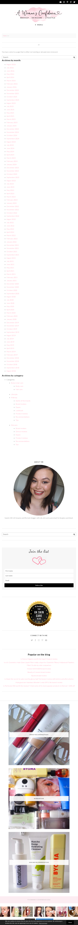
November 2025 (12, 93)
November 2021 (12, 248)
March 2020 (11, 313)
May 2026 (10, 74)
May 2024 (10, 151)
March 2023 (11, 197)
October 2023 (11, 174)
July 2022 (10, 222)
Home (5, 36)
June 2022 (10, 226)
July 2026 (10, 68)
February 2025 (11, 122)
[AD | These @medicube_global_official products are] (28, 912)
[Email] (60, 2)
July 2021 (10, 261)
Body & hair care (17, 383)
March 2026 (11, 80)
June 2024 (10, 148)
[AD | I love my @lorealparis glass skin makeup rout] (39, 912)
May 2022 (10, 229)
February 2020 (11, 316)
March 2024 (11, 158)
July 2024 (10, 145)
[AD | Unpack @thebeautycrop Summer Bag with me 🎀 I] (61, 912)
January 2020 (11, 319)
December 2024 (12, 129)
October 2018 (11, 364)
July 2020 (10, 300)
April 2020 (10, 310)
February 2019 (11, 355)
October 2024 (11, 135)
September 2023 (12, 177)
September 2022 (12, 216)
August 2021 (11, 258)
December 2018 (12, 358)
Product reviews (22, 414)
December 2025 (12, 90)
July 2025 (10, 106)
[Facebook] (71, 2)
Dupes (18, 407)
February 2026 (11, 84)
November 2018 (12, 361)
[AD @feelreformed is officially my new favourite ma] (16, 912)
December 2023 (12, 168)
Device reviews (21, 431)
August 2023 (11, 181)
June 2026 (10, 71)
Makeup (14, 397)
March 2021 (11, 274)
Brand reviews (21, 404)
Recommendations (22, 417)
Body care (19, 386)
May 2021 (10, 268)
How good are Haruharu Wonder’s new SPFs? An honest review (39, 682)
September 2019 (12, 332)
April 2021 (10, 271)
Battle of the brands (23, 401)
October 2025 (11, 97)
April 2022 (10, 232)
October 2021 (11, 251)
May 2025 (10, 113)
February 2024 (11, 161)
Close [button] (70, 922)
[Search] (74, 57)
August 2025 (11, 103)
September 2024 (12, 139)
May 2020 (10, 306)
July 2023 (10, 184)
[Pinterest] (67, 2)
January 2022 (11, 242)
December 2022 (12, 206)
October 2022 (11, 213)
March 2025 (11, 119)
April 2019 (10, 348)
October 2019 (11, 329)
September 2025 (12, 100)
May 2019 (10, 345)
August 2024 (11, 142)
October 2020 (11, 290)
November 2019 (12, 326)
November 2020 (12, 287)
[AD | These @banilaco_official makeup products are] (50, 912)
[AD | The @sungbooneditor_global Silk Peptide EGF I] (5, 912)
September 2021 (12, 255)
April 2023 (10, 193)
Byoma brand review (39, 676)
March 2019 (11, 351)
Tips (17, 420)
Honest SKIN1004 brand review (39, 669)
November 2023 (12, 171)
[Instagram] (64, 2)
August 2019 (11, 335)
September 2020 (12, 293)
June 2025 (10, 109)
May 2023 (10, 190)
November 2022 (12, 210)
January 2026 (11, 87)
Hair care (19, 389)
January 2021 (11, 280)
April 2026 (10, 77)
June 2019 (10, 342)
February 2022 (11, 239)
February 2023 (11, 200)
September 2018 (12, 368)
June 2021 (10, 264)
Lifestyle (14, 394)
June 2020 (10, 303)
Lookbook (19, 410)
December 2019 (12, 322)
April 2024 (10, 155)
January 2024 (11, 164)
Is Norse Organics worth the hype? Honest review (39, 659)
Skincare (14, 425)
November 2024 (12, 132)
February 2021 (11, 277)
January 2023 (11, 203)
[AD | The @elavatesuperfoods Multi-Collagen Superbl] (73, 912)
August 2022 (11, 219)
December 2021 (12, 245)
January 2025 (11, 126)
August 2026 (11, 64)
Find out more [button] (43, 923)
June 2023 (10, 187)
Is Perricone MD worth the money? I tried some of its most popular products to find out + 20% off (39, 686)
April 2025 (10, 116)
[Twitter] (74, 2)
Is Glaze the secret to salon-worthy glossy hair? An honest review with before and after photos (39, 679)
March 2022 (11, 235)
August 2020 (11, 297)
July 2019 (10, 339)
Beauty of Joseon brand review (39, 672)
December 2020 (12, 284)
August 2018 (11, 371)
